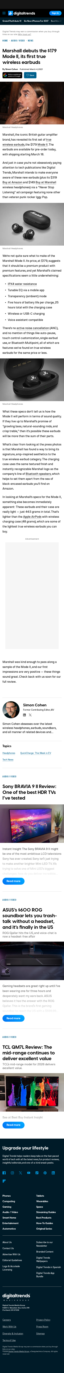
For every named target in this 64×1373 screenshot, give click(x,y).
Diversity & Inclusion (12, 1333)
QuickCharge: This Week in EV (35, 753)
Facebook (4, 1172)
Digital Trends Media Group (18, 1351)
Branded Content (44, 1251)
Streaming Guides (46, 1212)
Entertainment (10, 1223)
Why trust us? (24, 34)
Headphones (8, 753)
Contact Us (8, 1248)
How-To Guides (44, 1223)
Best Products (43, 1217)
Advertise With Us (11, 1254)
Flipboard (4, 1181)
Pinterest (45, 1172)
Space (39, 1207)
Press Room (42, 1326)
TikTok (36, 1172)
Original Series (44, 1228)
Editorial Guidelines (12, 1260)
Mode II (43, 144)
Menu (4, 13)
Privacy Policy (43, 1319)
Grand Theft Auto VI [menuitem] (11, 21)
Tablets (40, 1196)
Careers (6, 1319)
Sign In (55, 13)
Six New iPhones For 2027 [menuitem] (36, 21)
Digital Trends (18, 17)
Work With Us (9, 1326)
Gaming (6, 1207)
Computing (8, 1201)
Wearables (42, 1201)
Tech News (7, 759)
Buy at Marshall (46, 182)
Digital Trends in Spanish (48, 1267)
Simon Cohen (11, 69)
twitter (30, 715)
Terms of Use (9, 1340)
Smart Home (9, 1217)
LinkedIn (53, 1172)
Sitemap (40, 1333)
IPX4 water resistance (22, 284)
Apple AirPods (32, 516)
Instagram (12, 1172)
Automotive (9, 1228)
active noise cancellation (33, 328)
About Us (7, 1242)
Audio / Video (10, 1212)
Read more (13, 881)
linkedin (24, 715)
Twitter (20, 1172)
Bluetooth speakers (38, 474)
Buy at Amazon (12, 182)
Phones (6, 1196)
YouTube (28, 1172)
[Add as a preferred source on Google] (12, 75)
